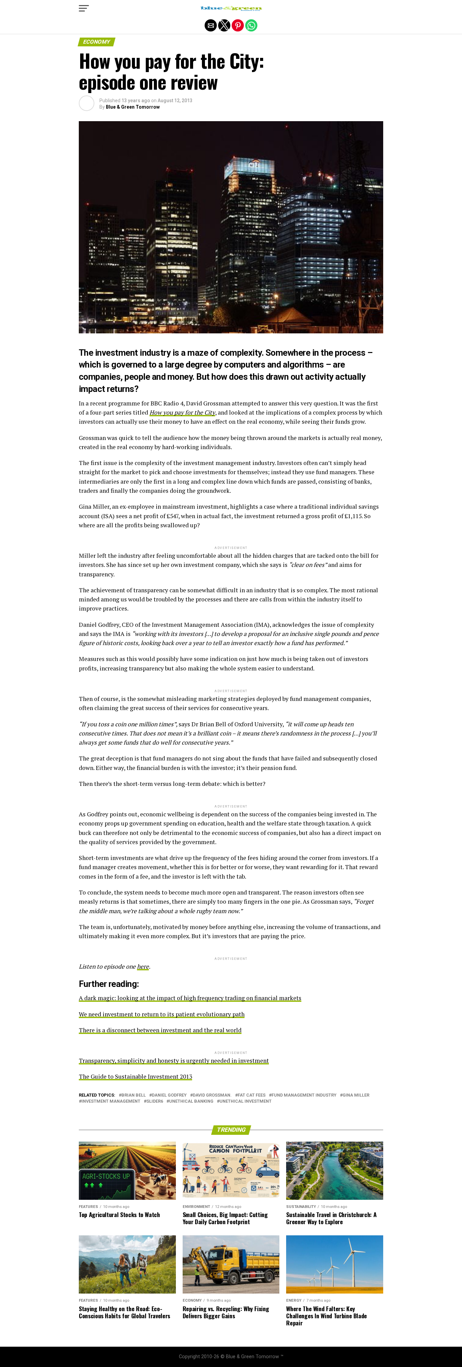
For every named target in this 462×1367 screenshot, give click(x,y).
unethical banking (191, 1101)
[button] (84, 8)
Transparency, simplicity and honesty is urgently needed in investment (174, 1060)
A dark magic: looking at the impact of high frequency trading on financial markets (190, 998)
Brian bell (133, 1095)
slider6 (154, 1101)
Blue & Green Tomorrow (133, 107)
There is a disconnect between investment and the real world (160, 1030)
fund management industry (304, 1095)
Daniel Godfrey (169, 1095)
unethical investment (246, 1101)
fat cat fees (251, 1095)
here (143, 966)
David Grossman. (212, 1095)
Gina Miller (356, 1095)
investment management (111, 1101)
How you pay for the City (182, 412)
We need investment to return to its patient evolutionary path (162, 1014)
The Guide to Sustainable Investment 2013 (135, 1076)
